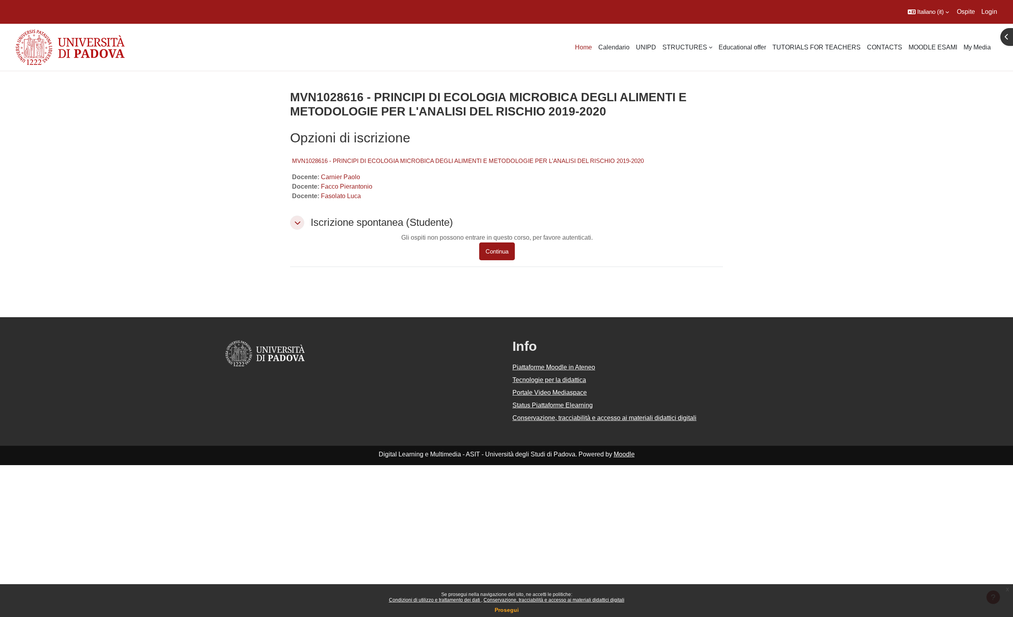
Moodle (624, 454)
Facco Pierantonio (346, 186)
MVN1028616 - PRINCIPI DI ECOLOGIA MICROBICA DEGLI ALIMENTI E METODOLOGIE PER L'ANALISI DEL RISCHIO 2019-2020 (468, 160)
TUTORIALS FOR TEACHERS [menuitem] (816, 47)
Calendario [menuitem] (614, 47)
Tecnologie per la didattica (549, 380)
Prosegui (507, 610)
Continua (497, 251)
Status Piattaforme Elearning (552, 405)
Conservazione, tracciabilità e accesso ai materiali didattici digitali (554, 600)
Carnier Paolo (340, 177)
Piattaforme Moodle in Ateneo (553, 367)
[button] (928, 12)
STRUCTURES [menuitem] (684, 47)
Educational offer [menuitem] (742, 47)
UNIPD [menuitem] (646, 47)
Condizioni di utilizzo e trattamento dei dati (435, 600)
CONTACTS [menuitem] (884, 47)
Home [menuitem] (583, 47)
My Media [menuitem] (977, 47)
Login (989, 11)
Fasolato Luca (341, 196)
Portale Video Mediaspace (549, 392)
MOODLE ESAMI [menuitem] (933, 47)
